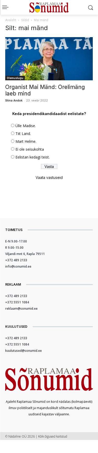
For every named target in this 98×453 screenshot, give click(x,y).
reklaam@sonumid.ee (21, 308)
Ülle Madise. (25, 125)
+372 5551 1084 (17, 302)
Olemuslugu (15, 78)
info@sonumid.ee (18, 266)
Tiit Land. (23, 133)
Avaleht (10, 20)
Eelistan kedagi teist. (32, 157)
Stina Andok (13, 100)
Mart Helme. (25, 141)
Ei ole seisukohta (29, 149)
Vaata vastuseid (49, 177)
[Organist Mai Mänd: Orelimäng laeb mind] (49, 58)
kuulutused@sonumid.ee (23, 350)
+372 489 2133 (16, 260)
